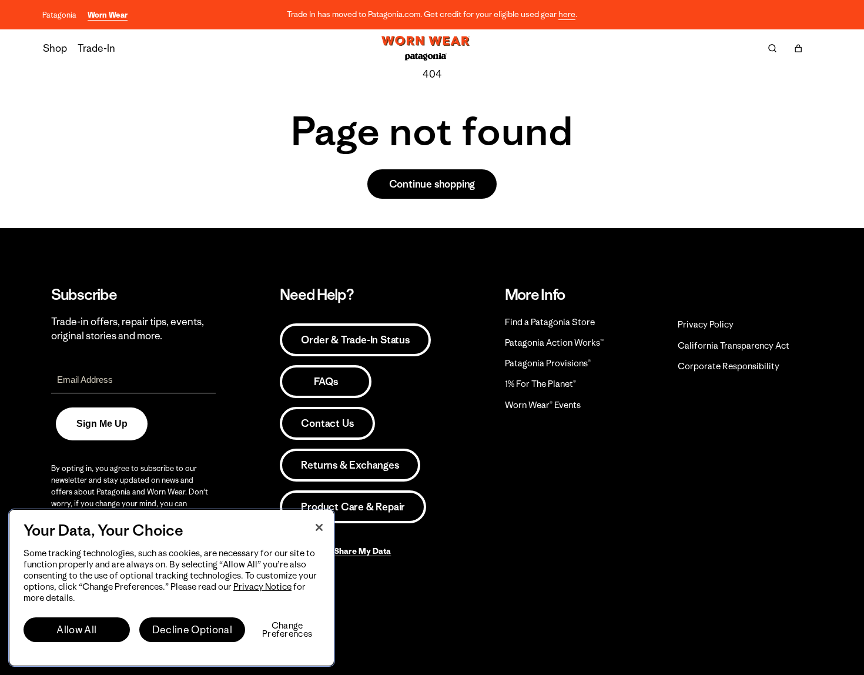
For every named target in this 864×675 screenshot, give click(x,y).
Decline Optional (192, 629)
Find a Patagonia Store (550, 322)
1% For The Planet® (540, 383)
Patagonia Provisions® (548, 363)
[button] (798, 48)
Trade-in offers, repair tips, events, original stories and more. (127, 328)
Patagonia (59, 15)
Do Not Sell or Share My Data (335, 551)
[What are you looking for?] (772, 48)
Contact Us (327, 423)
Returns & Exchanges (349, 465)
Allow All (76, 629)
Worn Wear (108, 15)
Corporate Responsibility (728, 366)
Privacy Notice (262, 586)
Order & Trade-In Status (355, 339)
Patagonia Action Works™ (554, 342)
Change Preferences (287, 629)
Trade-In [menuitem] (96, 48)
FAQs (325, 381)
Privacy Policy (706, 324)
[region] (171, 588)
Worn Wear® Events (543, 404)
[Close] (319, 527)
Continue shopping (432, 184)
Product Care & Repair (353, 506)
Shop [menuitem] (55, 48)
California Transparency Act (733, 345)
